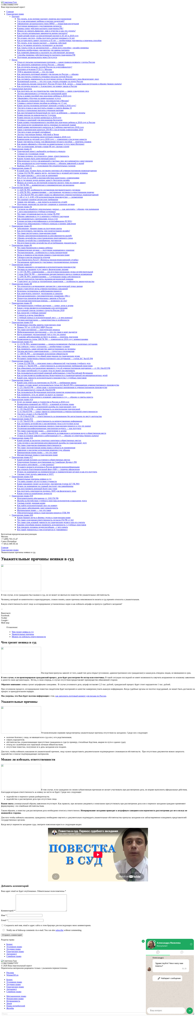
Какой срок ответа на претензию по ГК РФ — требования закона (46, 382)
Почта (14, 60)
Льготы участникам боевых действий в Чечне (38, 134)
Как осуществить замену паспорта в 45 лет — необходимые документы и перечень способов (59, 40)
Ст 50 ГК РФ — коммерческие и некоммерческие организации (45, 185)
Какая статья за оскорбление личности (34, 493)
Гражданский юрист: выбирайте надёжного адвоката (41, 151)
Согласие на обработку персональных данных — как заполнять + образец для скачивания (58, 209)
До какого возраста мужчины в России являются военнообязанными (48, 467)
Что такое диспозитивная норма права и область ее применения (46, 448)
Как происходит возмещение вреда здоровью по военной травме (46, 125)
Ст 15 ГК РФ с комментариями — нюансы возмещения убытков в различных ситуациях (57, 344)
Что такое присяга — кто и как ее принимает (37, 175)
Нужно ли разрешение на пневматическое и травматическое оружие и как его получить (57, 472)
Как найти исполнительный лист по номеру (37, 505)
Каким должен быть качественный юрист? (36, 158)
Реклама (10, 972)
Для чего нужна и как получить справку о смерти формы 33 (44, 108)
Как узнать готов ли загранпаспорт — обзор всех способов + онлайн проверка (53, 48)
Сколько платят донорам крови (31, 503)
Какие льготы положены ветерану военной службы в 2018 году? (46, 105)
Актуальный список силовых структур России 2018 (40, 310)
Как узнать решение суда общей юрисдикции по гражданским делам (48, 356)
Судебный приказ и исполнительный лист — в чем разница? (45, 317)
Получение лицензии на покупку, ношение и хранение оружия (46, 204)
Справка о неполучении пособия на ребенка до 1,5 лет (42, 103)
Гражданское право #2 (22, 168)
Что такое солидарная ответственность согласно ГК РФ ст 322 (45, 520)
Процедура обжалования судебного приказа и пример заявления (46, 223)
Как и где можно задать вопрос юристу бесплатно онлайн (43, 180)
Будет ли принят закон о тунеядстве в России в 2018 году (43, 402)
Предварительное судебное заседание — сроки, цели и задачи (45, 305)
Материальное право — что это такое (34, 510)
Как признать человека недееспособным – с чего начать (42, 527)
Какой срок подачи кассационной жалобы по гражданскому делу (46, 407)
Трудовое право (13, 949)
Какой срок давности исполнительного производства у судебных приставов (52, 378)
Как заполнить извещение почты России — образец (40, 64)
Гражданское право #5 (22, 226)
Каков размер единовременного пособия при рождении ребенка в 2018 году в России (56, 122)
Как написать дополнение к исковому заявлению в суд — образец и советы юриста (55, 397)
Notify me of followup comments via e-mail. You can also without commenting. (44, 930)
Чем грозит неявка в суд (23, 632)
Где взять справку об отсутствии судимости (37, 481)
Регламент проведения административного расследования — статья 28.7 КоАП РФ (55, 358)
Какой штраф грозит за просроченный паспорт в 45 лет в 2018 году (48, 36)
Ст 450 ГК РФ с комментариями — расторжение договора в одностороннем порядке (55, 192)
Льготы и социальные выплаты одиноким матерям (40, 110)
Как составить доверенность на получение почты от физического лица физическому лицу (58, 79)
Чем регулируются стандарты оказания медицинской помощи (45, 279)
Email (4, 920)
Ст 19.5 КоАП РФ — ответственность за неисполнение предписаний (48, 409)
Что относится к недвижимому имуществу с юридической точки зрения (50, 286)
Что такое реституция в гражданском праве (36, 233)
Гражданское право (15, 14)
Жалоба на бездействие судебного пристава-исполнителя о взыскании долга (52, 501)
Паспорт (15, 16)
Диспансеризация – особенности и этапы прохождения (42, 252)
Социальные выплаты (22, 89)
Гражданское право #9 (22, 303)
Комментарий (8, 911)
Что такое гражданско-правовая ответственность (39, 445)
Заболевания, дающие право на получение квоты (39, 228)
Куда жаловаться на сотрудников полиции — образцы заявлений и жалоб (50, 163)
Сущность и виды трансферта (30, 315)
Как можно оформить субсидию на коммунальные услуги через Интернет (50, 144)
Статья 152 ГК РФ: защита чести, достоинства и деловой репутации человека (52, 173)
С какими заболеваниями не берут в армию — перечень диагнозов (47, 337)
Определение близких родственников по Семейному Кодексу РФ (47, 462)
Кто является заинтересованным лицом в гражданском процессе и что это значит (54, 426)
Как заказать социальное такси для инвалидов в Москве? (43, 101)
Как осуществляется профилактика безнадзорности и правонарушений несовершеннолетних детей (62, 375)
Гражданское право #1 (22, 149)
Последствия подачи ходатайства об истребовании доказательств (46, 243)
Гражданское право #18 (22, 476)
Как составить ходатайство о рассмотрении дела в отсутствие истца (48, 423)
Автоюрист (11, 954)
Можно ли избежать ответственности (29, 637)
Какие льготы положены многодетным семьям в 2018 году (44, 137)
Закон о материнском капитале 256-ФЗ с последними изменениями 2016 (50, 129)
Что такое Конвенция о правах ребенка (35, 248)
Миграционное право (16, 996)
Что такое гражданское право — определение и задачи (42, 431)
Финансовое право (15, 998)
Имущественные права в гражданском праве (37, 455)
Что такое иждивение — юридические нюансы (38, 329)
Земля (9, 1003)
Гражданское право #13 (22, 380)
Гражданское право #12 (22, 361)
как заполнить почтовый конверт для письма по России (80, 696)
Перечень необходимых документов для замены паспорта (43, 50)
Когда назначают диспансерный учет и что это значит (41, 334)
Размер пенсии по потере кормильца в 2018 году (39, 117)
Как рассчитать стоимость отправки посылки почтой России (45, 76)
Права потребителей (15, 1006)
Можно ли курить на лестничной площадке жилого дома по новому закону (51, 183)
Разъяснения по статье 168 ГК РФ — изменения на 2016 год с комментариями (52, 339)
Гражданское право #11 (22, 342)
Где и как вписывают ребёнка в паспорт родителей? (41, 21)
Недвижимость (13, 1001)
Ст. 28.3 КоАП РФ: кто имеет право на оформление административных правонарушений (58, 195)
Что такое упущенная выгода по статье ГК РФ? (38, 214)
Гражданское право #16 (22, 438)
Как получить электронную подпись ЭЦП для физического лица (46, 491)
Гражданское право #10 (22, 322)
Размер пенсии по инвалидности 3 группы (36, 115)
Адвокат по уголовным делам (30, 154)
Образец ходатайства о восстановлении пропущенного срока (45, 238)
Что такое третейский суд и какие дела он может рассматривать (46, 370)
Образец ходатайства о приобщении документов (39, 240)
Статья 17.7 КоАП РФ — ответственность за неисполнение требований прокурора (55, 366)
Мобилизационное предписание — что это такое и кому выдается (47, 332)
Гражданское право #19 (22, 496)
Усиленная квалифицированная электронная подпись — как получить (49, 428)
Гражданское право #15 (22, 419)
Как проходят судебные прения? (31, 313)
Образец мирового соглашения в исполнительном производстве (46, 267)
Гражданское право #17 (22, 457)
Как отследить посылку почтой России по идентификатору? (44, 67)
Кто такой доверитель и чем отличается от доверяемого (42, 529)
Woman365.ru (12, 975)
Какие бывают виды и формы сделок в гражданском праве (44, 517)
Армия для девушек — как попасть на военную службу (42, 202)
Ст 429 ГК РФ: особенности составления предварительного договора (48, 190)
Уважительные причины (23, 634)
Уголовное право (14, 947)
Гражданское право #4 (22, 207)
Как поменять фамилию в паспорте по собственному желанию (45, 52)
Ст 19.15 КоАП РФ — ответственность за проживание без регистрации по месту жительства (59, 416)
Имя (4, 915)
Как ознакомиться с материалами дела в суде (37, 219)
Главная (10, 11)
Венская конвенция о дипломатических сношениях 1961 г (43, 296)
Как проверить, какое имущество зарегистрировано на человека (46, 349)
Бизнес (9, 944)
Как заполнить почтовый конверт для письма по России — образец (48, 74)
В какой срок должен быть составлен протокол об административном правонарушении (57, 170)
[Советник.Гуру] (9, 2)
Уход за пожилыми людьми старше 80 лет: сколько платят (43, 146)
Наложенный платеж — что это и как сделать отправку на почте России (50, 81)
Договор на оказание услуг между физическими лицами (42, 269)
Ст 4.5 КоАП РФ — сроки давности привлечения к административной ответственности (57, 411)
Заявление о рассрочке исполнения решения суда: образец (43, 450)
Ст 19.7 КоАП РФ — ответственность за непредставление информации (49, 421)
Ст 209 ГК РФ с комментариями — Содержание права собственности (49, 276)
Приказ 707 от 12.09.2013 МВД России (34, 327)
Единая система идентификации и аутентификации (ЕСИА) (44, 221)
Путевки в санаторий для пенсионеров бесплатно (39, 120)
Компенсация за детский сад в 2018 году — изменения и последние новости (52, 139)
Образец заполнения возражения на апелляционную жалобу (44, 236)
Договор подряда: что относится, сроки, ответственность (43, 156)
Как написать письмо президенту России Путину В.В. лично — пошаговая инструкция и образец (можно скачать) (69, 84)
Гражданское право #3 (22, 187)
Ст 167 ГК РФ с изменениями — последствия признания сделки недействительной (55, 272)
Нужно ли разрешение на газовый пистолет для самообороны (45, 486)
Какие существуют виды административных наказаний (42, 289)
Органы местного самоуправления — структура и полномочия (45, 351)
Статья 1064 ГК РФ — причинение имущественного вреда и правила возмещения (54, 274)
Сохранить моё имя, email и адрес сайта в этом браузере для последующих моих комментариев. (47, 925)
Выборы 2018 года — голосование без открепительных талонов (46, 166)
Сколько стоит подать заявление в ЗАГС (35, 474)
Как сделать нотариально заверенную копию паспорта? (42, 33)
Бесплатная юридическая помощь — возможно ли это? (42, 301)
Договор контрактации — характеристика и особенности (43, 320)
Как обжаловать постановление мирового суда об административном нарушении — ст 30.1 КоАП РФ (63, 368)
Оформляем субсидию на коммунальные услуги (39, 98)
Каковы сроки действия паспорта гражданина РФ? (40, 28)
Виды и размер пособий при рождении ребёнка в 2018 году (44, 96)
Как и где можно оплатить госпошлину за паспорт (40, 45)
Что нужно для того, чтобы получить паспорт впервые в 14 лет (46, 38)
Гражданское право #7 (22, 264)
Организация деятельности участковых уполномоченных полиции (47, 262)
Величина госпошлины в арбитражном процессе (39, 291)
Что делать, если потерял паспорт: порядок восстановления (44, 19)
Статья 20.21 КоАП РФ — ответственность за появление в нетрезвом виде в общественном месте (61, 433)
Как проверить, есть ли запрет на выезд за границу (40, 395)
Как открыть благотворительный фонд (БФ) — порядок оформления (48, 469)
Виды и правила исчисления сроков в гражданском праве (43, 255)
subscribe (59, 930)
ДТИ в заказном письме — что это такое (35, 72)
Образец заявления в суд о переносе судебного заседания (43, 216)
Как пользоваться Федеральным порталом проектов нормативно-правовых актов (54, 392)
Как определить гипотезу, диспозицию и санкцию (40, 293)
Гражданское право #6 (22, 245)
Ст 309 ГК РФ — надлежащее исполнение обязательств (42, 354)
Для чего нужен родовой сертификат (34, 132)
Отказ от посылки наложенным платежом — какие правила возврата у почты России (56, 62)
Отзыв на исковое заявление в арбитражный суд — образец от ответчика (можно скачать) (58, 435)
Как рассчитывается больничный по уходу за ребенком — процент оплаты (51, 113)
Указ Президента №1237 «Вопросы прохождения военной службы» (48, 260)
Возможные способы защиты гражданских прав (39, 325)
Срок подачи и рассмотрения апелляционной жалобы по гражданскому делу (52, 443)
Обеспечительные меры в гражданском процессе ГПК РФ (43, 513)
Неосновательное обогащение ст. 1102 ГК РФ (38, 498)
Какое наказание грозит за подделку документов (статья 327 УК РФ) (48, 484)
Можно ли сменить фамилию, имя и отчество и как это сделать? (46, 31)
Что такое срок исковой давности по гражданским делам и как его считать (51, 522)
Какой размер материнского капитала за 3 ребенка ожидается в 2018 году (50, 127)
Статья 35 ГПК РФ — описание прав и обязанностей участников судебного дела (54, 363)
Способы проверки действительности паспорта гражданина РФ (46, 55)
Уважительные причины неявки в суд (34, 479)
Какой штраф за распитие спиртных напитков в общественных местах (49, 440)
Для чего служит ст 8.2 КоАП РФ (32, 414)
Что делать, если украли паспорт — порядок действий (42, 43)
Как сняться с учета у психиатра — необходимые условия (43, 346)
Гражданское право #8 (22, 284)
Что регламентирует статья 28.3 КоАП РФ (36, 390)
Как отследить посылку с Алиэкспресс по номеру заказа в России (47, 86)
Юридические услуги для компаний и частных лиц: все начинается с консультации (55, 161)
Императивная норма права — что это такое (37, 452)
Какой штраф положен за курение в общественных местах (43, 460)
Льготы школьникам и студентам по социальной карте (42, 93)
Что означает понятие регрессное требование (37, 199)
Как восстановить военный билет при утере (37, 488)
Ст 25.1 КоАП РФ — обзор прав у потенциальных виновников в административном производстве (62, 387)
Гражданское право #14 (22, 399)
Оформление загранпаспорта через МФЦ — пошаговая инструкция (48, 23)
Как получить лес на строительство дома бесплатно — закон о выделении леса (53, 91)
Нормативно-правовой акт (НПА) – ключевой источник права (45, 404)
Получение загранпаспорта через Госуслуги (37, 57)
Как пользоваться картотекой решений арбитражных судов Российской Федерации (55, 373)
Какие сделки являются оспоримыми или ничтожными (42, 308)
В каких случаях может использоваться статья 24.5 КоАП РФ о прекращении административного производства (68, 385)
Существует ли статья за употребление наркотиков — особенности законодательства (55, 281)
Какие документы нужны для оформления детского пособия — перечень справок (54, 142)
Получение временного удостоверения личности (39, 26)
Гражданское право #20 (22, 515)
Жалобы (10, 1008)
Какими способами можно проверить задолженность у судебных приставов (51, 525)
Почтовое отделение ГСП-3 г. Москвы (34, 69)
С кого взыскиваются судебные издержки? (36, 211)
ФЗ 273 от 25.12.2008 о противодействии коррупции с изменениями (48, 178)
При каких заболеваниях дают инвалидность (37, 508)
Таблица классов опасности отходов (33, 257)
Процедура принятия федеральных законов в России (41, 298)
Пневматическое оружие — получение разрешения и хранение (45, 250)
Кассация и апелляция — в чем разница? (35, 464)
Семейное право (13, 956)
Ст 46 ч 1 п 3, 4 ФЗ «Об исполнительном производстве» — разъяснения (50, 197)
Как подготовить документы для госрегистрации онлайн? (43, 231)
